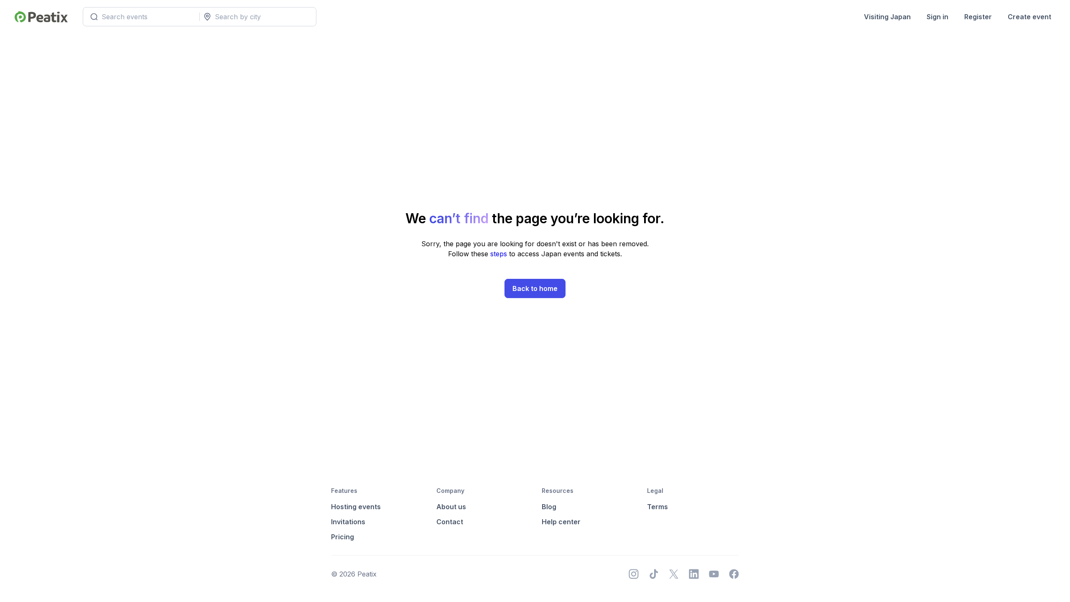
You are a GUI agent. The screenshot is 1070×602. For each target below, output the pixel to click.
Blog (549, 507)
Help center (561, 522)
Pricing (342, 537)
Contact (449, 522)
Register (978, 17)
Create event (1029, 17)
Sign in (937, 17)
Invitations (348, 522)
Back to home (535, 288)
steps (499, 254)
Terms (657, 507)
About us (451, 507)
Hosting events (356, 507)
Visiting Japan (887, 17)
